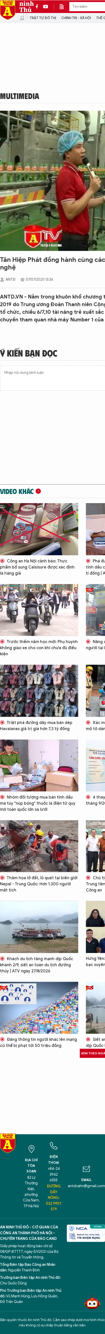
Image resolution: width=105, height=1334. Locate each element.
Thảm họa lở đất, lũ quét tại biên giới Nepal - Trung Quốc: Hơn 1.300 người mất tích (38, 884)
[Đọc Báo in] (64, 6)
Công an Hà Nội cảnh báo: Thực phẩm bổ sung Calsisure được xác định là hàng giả (37, 567)
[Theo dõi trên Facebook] (38, 7)
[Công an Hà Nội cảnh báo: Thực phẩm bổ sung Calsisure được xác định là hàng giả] (39, 529)
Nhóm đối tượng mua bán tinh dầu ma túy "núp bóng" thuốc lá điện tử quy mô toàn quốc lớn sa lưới (37, 803)
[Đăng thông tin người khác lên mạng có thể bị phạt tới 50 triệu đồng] (39, 1008)
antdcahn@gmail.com (86, 1186)
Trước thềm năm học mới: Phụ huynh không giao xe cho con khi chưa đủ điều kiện (39, 648)
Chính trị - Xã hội (76, 18)
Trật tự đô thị (43, 18)
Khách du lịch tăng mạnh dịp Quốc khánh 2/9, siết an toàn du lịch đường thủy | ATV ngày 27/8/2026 (36, 965)
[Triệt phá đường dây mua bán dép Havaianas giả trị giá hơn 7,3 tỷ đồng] (39, 691)
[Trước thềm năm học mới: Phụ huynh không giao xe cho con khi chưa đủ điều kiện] (39, 610)
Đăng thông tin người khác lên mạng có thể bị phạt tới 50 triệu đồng (38, 1042)
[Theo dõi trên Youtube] (46, 7)
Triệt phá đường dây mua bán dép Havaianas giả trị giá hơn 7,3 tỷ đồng (36, 725)
